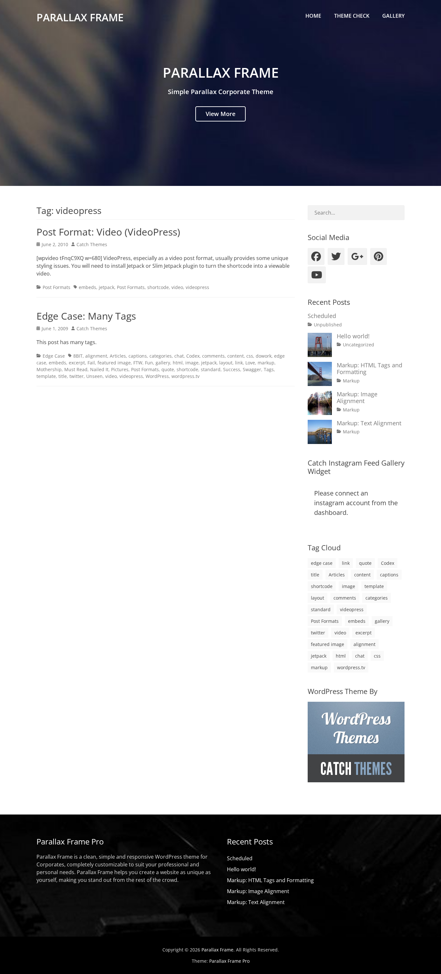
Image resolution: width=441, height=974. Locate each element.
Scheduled (322, 316)
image (192, 363)
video (177, 287)
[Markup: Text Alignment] (320, 432)
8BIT (78, 356)
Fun (149, 363)
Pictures (119, 369)
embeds (87, 287)
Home (313, 15)
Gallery (393, 15)
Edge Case (54, 356)
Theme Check (351, 15)
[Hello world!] (320, 345)
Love (250, 363)
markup (266, 363)
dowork (264, 356)
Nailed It (99, 369)
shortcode (158, 287)
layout (225, 363)
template (46, 376)
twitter (76, 376)
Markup (351, 381)
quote (167, 369)
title (62, 376)
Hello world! (353, 336)
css (249, 356)
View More (220, 114)
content (235, 356)
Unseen (94, 376)
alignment (96, 356)
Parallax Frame (80, 17)
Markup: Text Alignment (369, 423)
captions (137, 356)
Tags (269, 369)
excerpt (77, 363)
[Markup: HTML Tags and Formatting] (320, 374)
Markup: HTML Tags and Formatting (369, 368)
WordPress (157, 376)
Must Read (75, 369)
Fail (91, 363)
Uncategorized (358, 345)
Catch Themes (92, 244)
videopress (197, 287)
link (239, 363)
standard (211, 369)
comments (213, 356)
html (178, 363)
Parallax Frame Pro (229, 961)
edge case (322, 563)
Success (231, 369)
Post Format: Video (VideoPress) (108, 231)
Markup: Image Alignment (357, 397)
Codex (193, 356)
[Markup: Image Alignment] (320, 403)
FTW (137, 363)
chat (179, 356)
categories (160, 356)
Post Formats (56, 287)
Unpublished (328, 325)
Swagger (252, 369)
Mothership (49, 369)
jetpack (106, 287)
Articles (118, 356)
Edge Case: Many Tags (86, 316)
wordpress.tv (185, 376)
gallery (163, 363)
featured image (114, 363)
